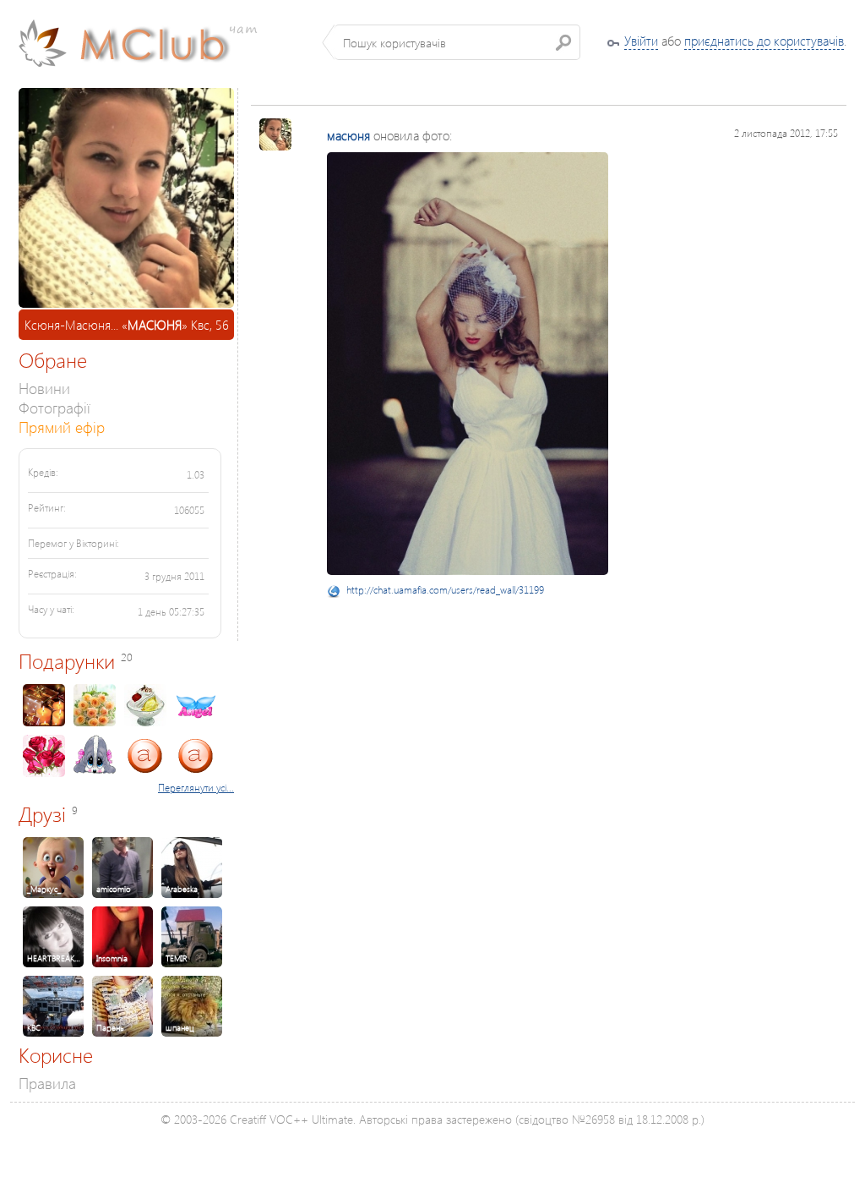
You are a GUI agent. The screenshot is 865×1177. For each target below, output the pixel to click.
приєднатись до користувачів (764, 40)
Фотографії (54, 407)
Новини (44, 387)
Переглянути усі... (196, 787)
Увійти (641, 40)
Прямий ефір (62, 426)
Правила (47, 1082)
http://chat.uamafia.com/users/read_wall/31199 (445, 589)
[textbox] (457, 42)
